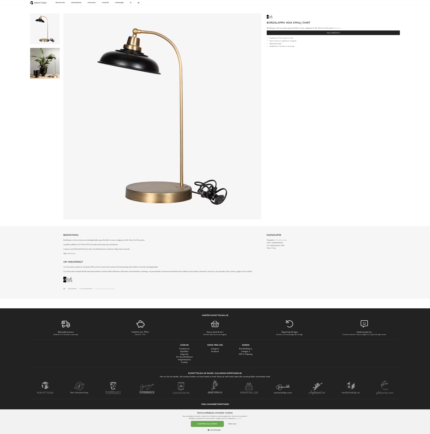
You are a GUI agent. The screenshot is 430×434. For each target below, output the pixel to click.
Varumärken (76, 2)
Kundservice (184, 348)
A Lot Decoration (281, 240)
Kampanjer (119, 2)
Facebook (215, 351)
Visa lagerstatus (333, 33)
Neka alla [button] (232, 424)
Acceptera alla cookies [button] (207, 424)
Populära (92, 2)
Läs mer (238, 418)
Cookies (184, 362)
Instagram (215, 348)
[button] (215, 430)
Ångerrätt (184, 354)
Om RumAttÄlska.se (184, 357)
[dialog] (215, 421)
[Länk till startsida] (64, 289)
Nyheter (105, 2)
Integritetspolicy (184, 359)
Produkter (60, 2)
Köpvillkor (184, 351)
